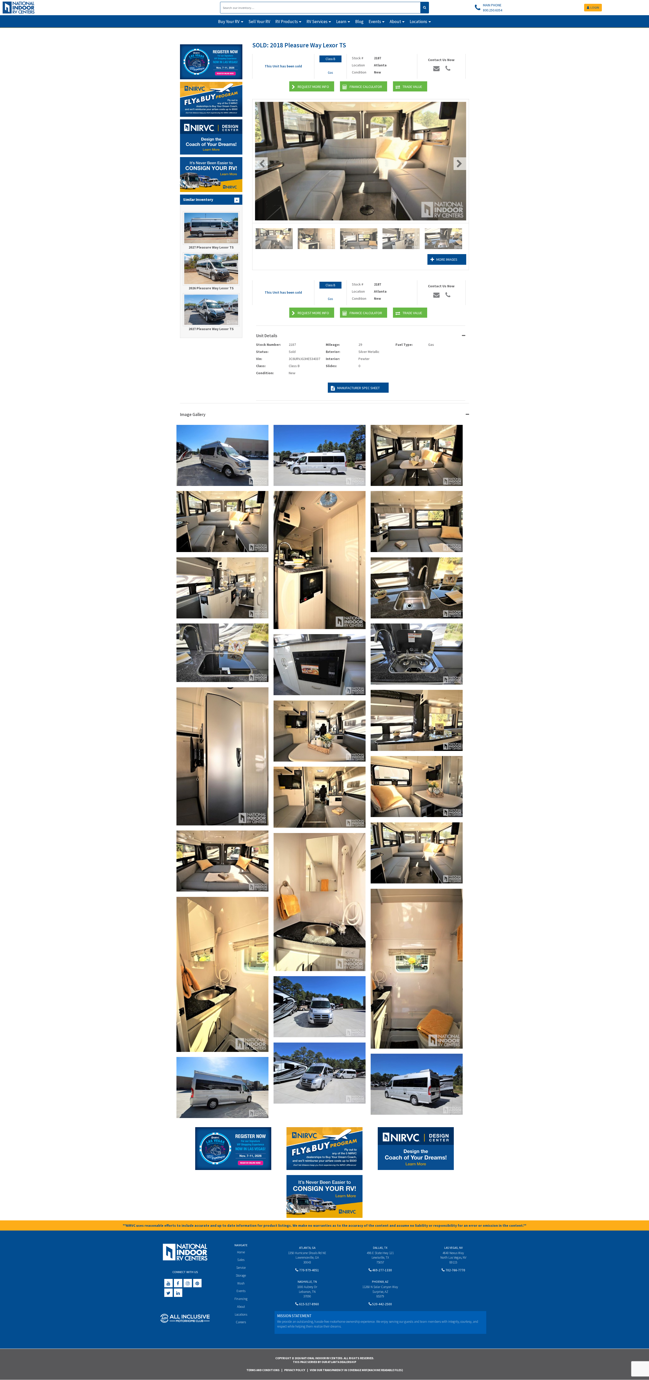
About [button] (395, 21)
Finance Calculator (366, 86)
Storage (241, 1275)
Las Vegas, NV (453, 1248)
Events (241, 1291)
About (241, 1307)
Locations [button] (418, 21)
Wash (241, 1283)
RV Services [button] (317, 21)
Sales (240, 1260)
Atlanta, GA (307, 1248)
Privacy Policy (294, 1370)
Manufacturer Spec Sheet (358, 388)
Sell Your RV (259, 21)
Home (241, 1252)
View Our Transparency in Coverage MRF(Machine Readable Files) (356, 1370)
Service (241, 1267)
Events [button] (375, 21)
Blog (359, 21)
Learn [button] (341, 21)
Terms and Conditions (263, 1370)
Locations (241, 1314)
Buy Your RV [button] (229, 21)
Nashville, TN (307, 1281)
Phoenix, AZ (380, 1281)
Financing (241, 1299)
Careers (241, 1322)
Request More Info (313, 86)
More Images (446, 259)
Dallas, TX (380, 1248)
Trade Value (412, 86)
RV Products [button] (286, 21)
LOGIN (594, 7)
